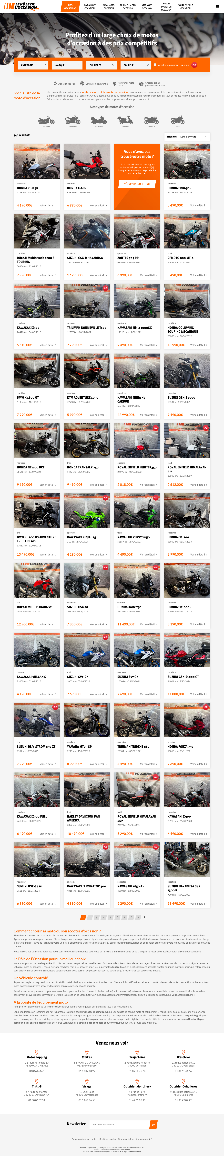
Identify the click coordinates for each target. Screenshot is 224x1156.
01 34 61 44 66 (183, 1070)
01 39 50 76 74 (137, 1070)
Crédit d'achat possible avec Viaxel (155, 84)
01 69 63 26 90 (137, 1100)
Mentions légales (107, 1138)
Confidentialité (125, 1138)
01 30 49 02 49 (183, 1100)
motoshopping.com (96, 1011)
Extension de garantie (97, 83)
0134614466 (36, 1070)
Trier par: (172, 136)
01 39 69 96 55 (87, 1100)
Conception (142, 1138)
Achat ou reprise (66, 83)
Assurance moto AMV (126, 84)
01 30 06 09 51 (36, 1100)
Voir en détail (47, 205)
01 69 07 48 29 (87, 1070)
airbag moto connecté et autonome (98, 1022)
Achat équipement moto (84, 1138)
